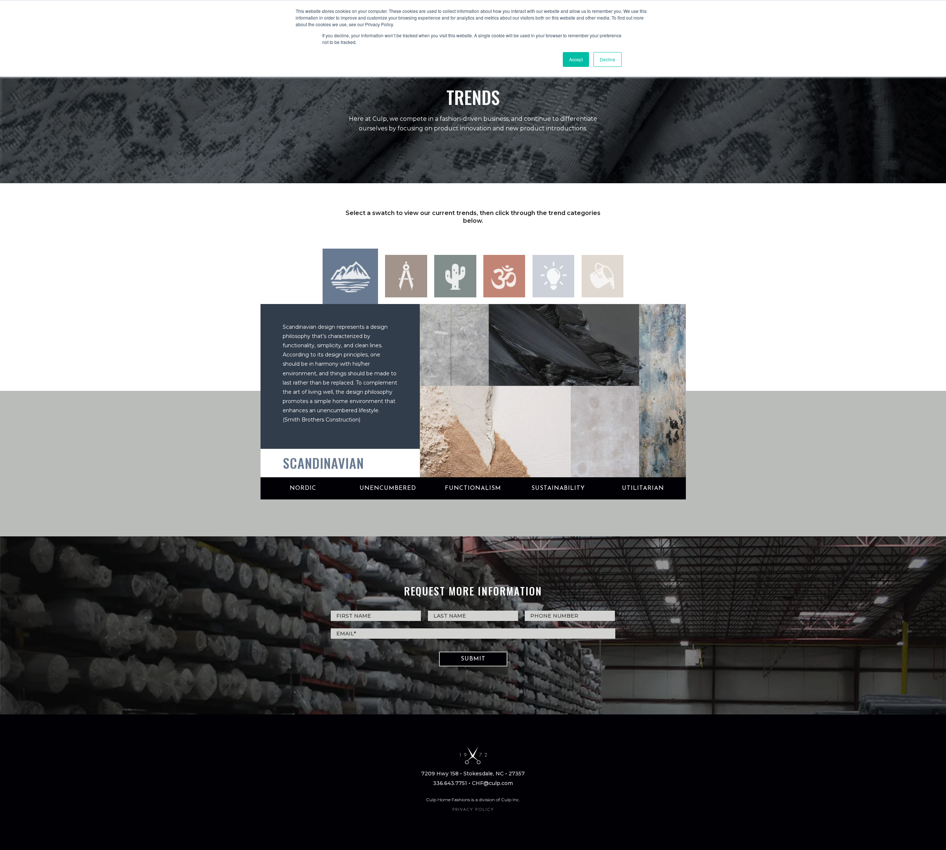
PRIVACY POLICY (473, 810)
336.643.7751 (450, 783)
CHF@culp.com (492, 783)
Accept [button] (576, 59)
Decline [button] (607, 59)
